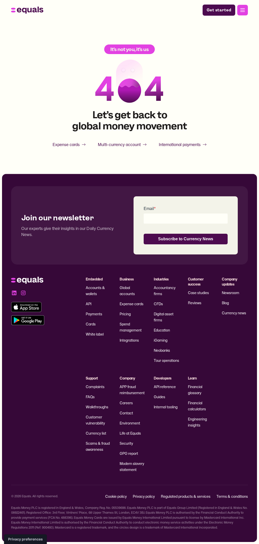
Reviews (194, 302)
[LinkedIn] (14, 293)
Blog (225, 302)
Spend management (131, 327)
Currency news (234, 313)
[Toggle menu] (242, 10)
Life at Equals (130, 433)
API (88, 303)
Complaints (95, 386)
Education (162, 330)
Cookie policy (116, 496)
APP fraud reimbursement (132, 389)
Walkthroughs (97, 407)
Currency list (96, 433)
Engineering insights (197, 422)
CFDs (158, 303)
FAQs (90, 396)
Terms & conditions (232, 496)
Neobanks (162, 350)
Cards (91, 324)
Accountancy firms (165, 290)
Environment (130, 423)
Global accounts (127, 290)
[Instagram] (23, 293)
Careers (126, 402)
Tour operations (166, 360)
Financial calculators (197, 405)
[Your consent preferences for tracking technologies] (25, 539)
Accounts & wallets (95, 290)
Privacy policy (144, 496)
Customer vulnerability (95, 420)
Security (126, 443)
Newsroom (230, 292)
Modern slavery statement (132, 466)
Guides (159, 396)
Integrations (129, 340)
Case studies (198, 292)
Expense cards (66, 144)
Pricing (125, 314)
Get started (219, 10)
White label (95, 334)
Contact (126, 413)
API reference (165, 386)
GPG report (129, 453)
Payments (94, 314)
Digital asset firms (164, 317)
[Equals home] (27, 10)
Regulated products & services (185, 496)
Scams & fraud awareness (98, 446)
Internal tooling (166, 407)
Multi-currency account (119, 144)
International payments (180, 144)
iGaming (160, 340)
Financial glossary (195, 389)
